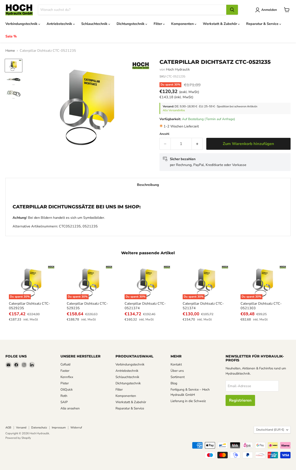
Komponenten (183, 23)
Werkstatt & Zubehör (220, 23)
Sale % (11, 36)
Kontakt (176, 364)
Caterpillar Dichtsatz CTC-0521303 (261, 306)
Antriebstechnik (60, 23)
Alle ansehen (70, 408)
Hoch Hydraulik (178, 69)
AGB (8, 428)
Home (10, 51)
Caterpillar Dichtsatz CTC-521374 (203, 306)
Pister (64, 383)
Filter (158, 23)
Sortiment (178, 377)
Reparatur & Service (262, 23)
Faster (64, 371)
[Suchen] (232, 10)
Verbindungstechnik (21, 23)
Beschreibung (148, 184)
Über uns (177, 371)
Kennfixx (66, 377)
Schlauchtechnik (94, 23)
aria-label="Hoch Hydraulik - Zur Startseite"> (19, 9)
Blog (174, 383)
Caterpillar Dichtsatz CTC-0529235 (29, 306)
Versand (21, 428)
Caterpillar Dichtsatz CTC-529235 (87, 306)
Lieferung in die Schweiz (188, 401)
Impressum (59, 428)
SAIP (64, 402)
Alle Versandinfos (174, 110)
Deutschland (270, 430)
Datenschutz (39, 428)
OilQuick (66, 389)
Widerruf (76, 428)
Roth (63, 396)
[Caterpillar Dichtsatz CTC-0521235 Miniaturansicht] (13, 65)
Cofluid (65, 364)
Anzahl (164, 134)
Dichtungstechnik (131, 23)
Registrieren (240, 400)
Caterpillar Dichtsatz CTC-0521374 (145, 306)
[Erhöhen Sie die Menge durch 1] (197, 144)
